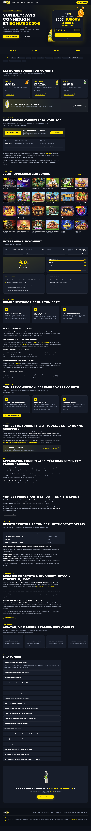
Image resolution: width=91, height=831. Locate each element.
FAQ (37, 2)
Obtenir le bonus (82, 2)
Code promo (21, 57)
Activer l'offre (10, 94)
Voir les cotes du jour (10, 514)
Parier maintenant (79, 105)
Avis (22, 2)
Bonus (13, 2)
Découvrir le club (68, 94)
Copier (77, 29)
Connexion (27, 2)
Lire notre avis (26, 36)
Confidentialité (84, 812)
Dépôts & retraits (77, 57)
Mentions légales (76, 812)
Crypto (5, 60)
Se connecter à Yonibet (12, 415)
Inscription (40, 57)
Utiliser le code (56, 132)
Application (57, 57)
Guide (32, 2)
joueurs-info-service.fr (73, 819)
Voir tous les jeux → (83, 174)
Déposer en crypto (9, 617)
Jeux (17, 2)
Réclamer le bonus (11, 36)
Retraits (52, 812)
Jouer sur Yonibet (45, 797)
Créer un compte (68, 35)
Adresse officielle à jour (51, 448)
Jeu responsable (67, 812)
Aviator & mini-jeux (15, 60)
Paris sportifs (67, 57)
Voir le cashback (39, 94)
